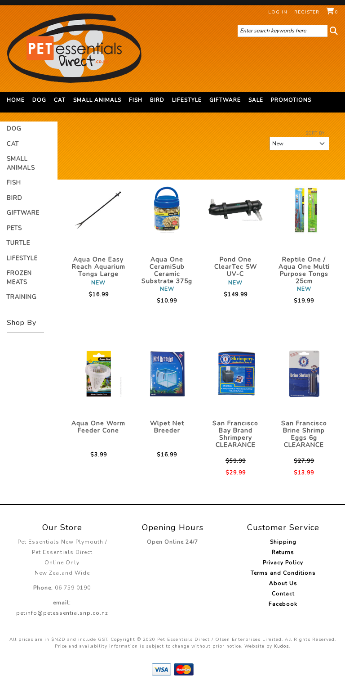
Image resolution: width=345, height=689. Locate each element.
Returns (283, 552)
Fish (135, 100)
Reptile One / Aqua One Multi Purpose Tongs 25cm (304, 270)
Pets (14, 228)
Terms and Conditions (283, 572)
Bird (157, 100)
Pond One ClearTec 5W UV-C (235, 266)
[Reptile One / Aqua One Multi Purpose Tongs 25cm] (304, 210)
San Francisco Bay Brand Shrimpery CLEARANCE (235, 434)
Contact (283, 593)
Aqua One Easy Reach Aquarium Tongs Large (98, 266)
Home (16, 100)
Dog (39, 100)
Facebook (283, 604)
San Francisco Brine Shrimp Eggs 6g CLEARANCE (304, 434)
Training (22, 297)
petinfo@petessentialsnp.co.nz (62, 613)
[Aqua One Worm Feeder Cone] (98, 374)
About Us (283, 583)
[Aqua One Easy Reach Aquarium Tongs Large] (98, 210)
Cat (60, 100)
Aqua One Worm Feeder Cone (98, 427)
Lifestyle (187, 100)
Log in (278, 12)
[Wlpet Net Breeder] (167, 374)
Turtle (18, 243)
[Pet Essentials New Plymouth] (74, 48)
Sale (255, 100)
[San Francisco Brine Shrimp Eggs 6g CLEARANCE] (304, 374)
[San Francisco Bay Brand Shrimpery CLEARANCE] (235, 374)
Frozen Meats (19, 277)
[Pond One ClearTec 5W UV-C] (235, 210)
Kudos (281, 646)
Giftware (225, 100)
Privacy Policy (283, 562)
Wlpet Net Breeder (167, 427)
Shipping (283, 541)
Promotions (291, 100)
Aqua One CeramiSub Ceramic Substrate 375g (167, 270)
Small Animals (97, 100)
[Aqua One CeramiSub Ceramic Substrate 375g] (167, 210)
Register (306, 12)
